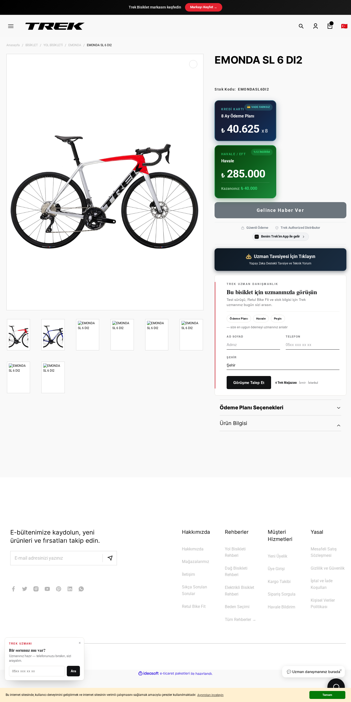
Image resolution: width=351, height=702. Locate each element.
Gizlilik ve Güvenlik (328, 568)
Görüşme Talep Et (248, 382)
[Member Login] (315, 26)
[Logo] (55, 26)
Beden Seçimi (237, 606)
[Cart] (330, 26)
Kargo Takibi (279, 581)
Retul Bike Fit (194, 606)
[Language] (344, 26)
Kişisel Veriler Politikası (323, 603)
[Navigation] (11, 26)
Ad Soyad (235, 336)
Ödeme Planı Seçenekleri (251, 407)
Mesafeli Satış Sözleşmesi (324, 552)
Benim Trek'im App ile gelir (280, 236)
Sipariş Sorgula (281, 594)
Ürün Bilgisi (233, 423)
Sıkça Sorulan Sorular (194, 590)
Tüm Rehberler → (240, 619)
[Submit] (110, 558)
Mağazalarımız (195, 561)
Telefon (293, 336)
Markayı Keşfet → (203, 7)
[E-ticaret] (175, 673)
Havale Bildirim (281, 607)
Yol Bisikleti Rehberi (235, 552)
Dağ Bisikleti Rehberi (236, 571)
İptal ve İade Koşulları (321, 584)
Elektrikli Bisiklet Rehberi (239, 591)
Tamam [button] (327, 695)
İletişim (188, 574)
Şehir (232, 357)
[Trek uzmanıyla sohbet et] (336, 687)
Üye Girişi (276, 568)
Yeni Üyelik (277, 556)
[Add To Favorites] (193, 64)
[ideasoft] (148, 673)
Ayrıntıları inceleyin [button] (210, 695)
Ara (73, 670)
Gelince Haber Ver (280, 210)
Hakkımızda (193, 549)
